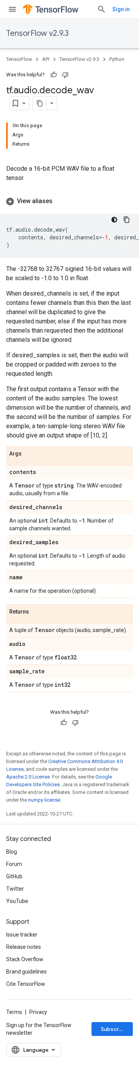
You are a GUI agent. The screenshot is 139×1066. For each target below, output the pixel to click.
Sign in (121, 9)
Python (116, 59)
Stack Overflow (24, 959)
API (45, 59)
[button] (69, 201)
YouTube (17, 901)
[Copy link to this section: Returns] (36, 612)
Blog (11, 852)
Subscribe (114, 1029)
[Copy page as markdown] (40, 103)
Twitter (15, 889)
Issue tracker (21, 934)
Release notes (23, 947)
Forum (14, 864)
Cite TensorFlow (25, 984)
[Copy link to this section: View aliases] (60, 201)
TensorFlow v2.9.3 (37, 33)
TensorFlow (19, 59)
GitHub (14, 876)
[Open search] (101, 9)
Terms (14, 1012)
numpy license (44, 800)
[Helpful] (53, 75)
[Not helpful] (65, 75)
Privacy (38, 1012)
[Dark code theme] (114, 220)
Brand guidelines (26, 971)
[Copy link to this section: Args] (29, 454)
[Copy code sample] (126, 220)
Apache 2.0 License (28, 777)
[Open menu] (12, 9)
